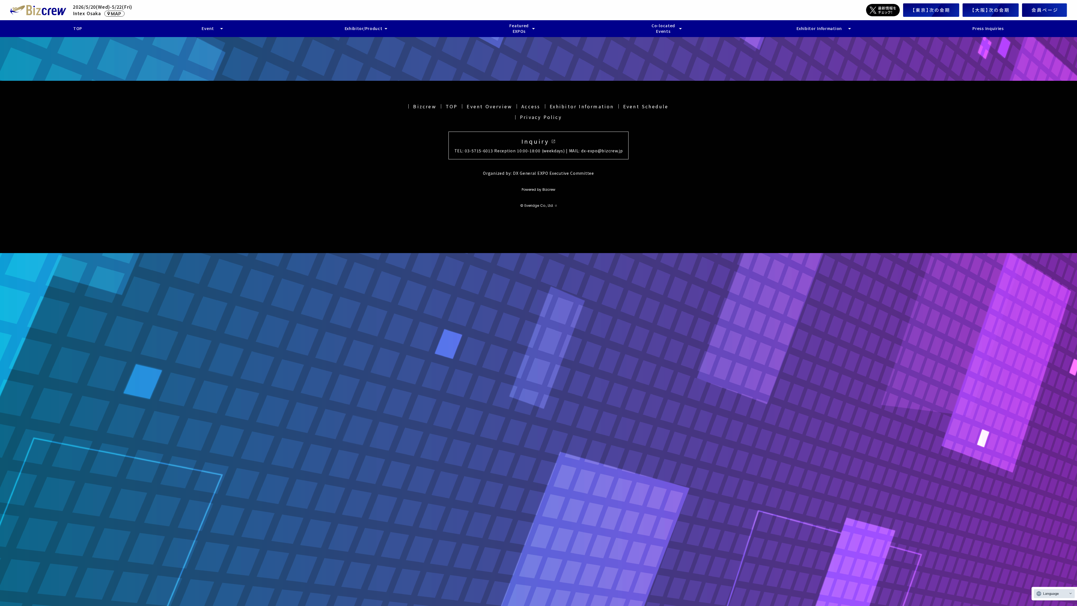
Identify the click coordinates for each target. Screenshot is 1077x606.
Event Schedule (646, 106)
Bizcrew (424, 106)
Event (208, 28)
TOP (452, 106)
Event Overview (489, 106)
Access (530, 106)
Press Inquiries (988, 28)
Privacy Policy (541, 117)
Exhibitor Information (582, 106)
